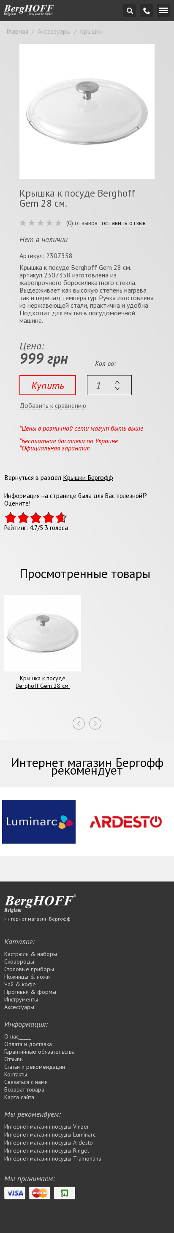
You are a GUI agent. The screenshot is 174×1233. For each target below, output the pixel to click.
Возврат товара (24, 1089)
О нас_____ (17, 1036)
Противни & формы (30, 992)
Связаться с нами (26, 1082)
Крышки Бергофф (88, 477)
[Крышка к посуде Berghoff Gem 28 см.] (87, 111)
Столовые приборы (29, 969)
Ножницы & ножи (27, 976)
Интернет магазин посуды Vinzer (46, 1126)
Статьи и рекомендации (34, 1067)
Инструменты (21, 999)
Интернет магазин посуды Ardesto (48, 1142)
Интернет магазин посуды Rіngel (46, 1150)
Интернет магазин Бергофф (37, 919)
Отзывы (14, 1059)
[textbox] (109, 385)
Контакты (15, 1074)
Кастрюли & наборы (30, 954)
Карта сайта (19, 1097)
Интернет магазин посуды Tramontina (52, 1158)
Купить (47, 385)
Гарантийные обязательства (39, 1051)
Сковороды (19, 961)
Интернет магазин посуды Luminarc (49, 1134)
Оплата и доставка (28, 1044)
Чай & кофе (20, 984)
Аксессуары (19, 1007)
